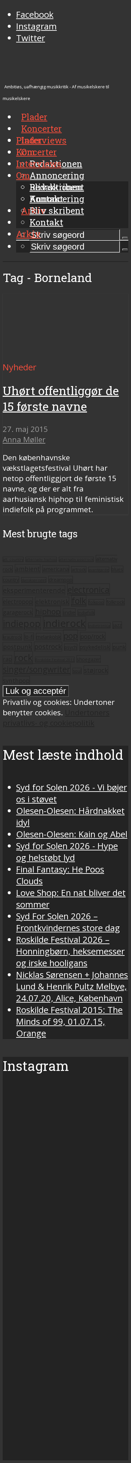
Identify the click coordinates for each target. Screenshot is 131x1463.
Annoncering (57, 175)
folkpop (96, 602)
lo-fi (29, 636)
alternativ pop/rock (76, 559)
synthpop (16, 680)
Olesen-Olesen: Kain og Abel (71, 834)
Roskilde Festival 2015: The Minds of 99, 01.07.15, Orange (69, 1021)
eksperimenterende (34, 590)
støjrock (96, 670)
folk (79, 600)
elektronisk (52, 601)
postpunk (17, 646)
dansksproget (33, 579)
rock (23, 657)
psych (70, 647)
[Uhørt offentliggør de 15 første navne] (65, 355)
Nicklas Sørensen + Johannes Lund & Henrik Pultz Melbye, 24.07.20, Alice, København (72, 986)
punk (119, 647)
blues (117, 569)
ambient (27, 568)
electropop (18, 602)
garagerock (18, 612)
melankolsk (48, 636)
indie (69, 612)
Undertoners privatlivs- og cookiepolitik (56, 717)
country (11, 580)
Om (23, 175)
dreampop (61, 579)
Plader (29, 140)
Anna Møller (24, 439)
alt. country (13, 559)
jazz (117, 625)
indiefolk (86, 612)
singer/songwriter (36, 669)
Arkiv (28, 234)
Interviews (44, 140)
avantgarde (99, 569)
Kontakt (46, 222)
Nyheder (19, 367)
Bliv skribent (57, 210)
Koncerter (36, 152)
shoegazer (88, 659)
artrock (79, 569)
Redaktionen (56, 187)
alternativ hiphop (41, 559)
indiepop (22, 623)
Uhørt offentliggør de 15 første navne (61, 398)
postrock (48, 646)
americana (56, 569)
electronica (89, 589)
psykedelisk (95, 647)
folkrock (115, 602)
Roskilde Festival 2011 (54, 659)
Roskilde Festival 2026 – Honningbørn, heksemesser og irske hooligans (70, 951)
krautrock (12, 637)
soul (77, 671)
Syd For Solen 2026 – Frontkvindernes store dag (68, 922)
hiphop (47, 611)
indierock (64, 623)
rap (7, 659)
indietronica (99, 625)
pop (70, 635)
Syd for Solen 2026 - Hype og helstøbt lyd (67, 851)
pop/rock (92, 636)
